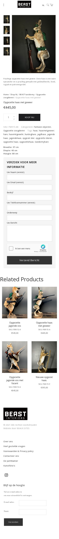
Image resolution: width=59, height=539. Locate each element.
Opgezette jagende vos (15, 324)
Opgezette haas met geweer (44, 324)
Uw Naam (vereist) (15, 172)
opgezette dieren (44, 138)
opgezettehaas (26, 142)
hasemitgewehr (16, 134)
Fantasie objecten (42, 127)
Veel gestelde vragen (14, 446)
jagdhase (41, 134)
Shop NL (14, 94)
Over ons (8, 441)
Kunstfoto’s (9, 465)
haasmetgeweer (46, 130)
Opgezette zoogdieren (14, 130)
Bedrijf (10, 192)
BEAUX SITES (23, 428)
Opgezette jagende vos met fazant (14, 380)
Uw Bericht (12, 222)
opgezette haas (10, 142)
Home (6, 94)
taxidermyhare (42, 142)
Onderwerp (12, 212)
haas (35, 130)
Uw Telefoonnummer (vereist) (21, 202)
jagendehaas (15, 138)
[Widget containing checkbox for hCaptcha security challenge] (27, 248)
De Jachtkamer (10, 460)
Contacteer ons (11, 456)
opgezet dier (29, 138)
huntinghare (30, 134)
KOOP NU (29, 117)
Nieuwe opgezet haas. (44, 379)
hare (5, 134)
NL (43, 5)
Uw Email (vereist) (15, 182)
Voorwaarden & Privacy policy (18, 451)
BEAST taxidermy (27, 94)
